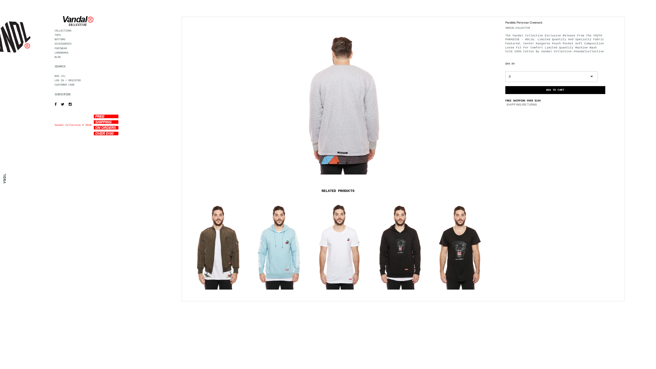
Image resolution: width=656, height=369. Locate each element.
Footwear (61, 48)
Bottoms (60, 39)
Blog (58, 57)
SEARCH (60, 66)
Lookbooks (61, 53)
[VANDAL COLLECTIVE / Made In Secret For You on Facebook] (54, 104)
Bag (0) (60, 76)
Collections (63, 30)
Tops (58, 35)
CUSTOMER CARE (65, 85)
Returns (530, 104)
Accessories (63, 44)
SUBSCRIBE (63, 94)
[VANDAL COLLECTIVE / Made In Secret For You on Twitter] (61, 104)
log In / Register (68, 80)
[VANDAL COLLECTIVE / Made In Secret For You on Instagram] (69, 104)
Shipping (514, 104)
